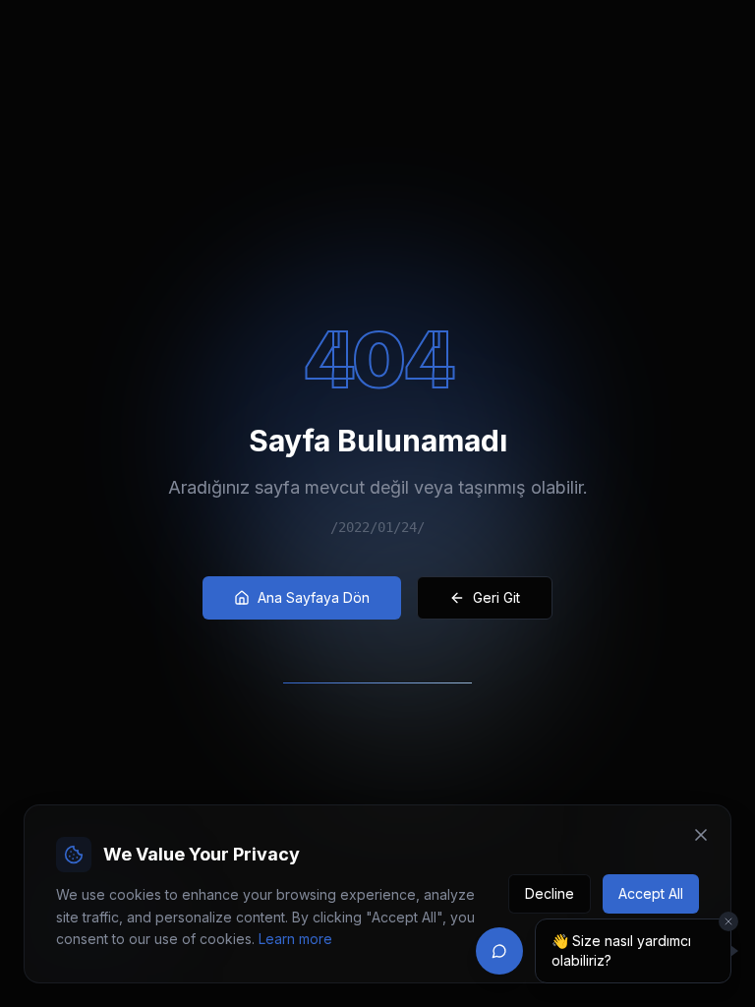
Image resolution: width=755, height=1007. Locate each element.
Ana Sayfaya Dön (314, 597)
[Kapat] (728, 921)
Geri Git (496, 597)
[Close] (701, 835)
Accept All (650, 893)
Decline (549, 893)
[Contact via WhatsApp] (499, 951)
